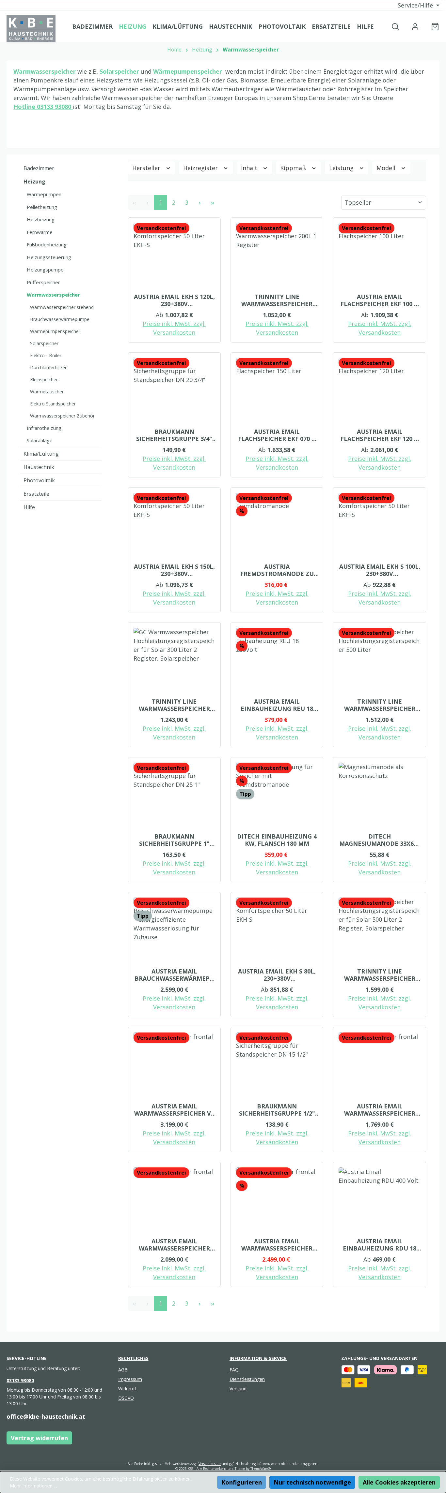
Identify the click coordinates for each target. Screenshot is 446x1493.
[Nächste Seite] (199, 202)
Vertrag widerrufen (39, 1438)
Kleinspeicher (44, 379)
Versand (238, 1388)
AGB (123, 1370)
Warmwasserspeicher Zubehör (62, 416)
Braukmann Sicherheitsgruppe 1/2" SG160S (277, 1110)
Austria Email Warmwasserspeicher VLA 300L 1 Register (174, 1244)
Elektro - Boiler (45, 355)
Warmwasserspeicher (44, 71)
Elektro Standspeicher (53, 404)
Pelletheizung (42, 207)
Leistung (342, 168)
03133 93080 (55, 106)
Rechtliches (133, 1358)
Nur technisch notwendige (312, 1482)
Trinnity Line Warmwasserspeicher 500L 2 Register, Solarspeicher (379, 975)
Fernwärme (40, 232)
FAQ (234, 1370)
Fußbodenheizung (47, 244)
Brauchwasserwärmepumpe (59, 319)
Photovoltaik (39, 480)
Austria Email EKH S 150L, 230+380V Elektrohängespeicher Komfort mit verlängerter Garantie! (174, 570)
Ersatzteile (36, 493)
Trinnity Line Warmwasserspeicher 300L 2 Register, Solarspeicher (174, 705)
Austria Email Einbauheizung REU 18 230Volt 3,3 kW (277, 705)
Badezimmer (39, 168)
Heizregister (201, 168)
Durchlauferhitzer (48, 367)
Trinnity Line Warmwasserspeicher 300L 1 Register (276, 300)
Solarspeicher (119, 71)
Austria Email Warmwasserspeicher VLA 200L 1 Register (379, 1110)
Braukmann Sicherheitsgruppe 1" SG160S (174, 840)
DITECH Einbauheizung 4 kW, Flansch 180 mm (277, 840)
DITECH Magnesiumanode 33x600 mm (379, 840)
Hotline (25, 106)
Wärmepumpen (44, 194)
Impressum (130, 1379)
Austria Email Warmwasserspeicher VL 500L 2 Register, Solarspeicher (174, 1110)
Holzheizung (41, 219)
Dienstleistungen (247, 1379)
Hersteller (147, 168)
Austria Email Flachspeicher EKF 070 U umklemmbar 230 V (277, 435)
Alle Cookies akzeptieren (399, 1482)
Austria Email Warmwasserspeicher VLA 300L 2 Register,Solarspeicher (277, 1244)
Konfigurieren (241, 1482)
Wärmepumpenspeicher (55, 331)
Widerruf (127, 1388)
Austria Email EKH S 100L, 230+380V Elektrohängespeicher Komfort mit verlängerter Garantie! (379, 570)
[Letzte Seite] (212, 202)
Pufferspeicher (43, 282)
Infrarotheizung (44, 428)
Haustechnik (39, 467)
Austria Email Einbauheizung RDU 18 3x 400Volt (379, 1244)
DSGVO (126, 1398)
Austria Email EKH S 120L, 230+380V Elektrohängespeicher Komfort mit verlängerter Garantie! (174, 300)
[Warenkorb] (433, 26)
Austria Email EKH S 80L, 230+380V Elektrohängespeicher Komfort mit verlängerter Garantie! (277, 975)
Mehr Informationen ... (33, 1486)
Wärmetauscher (47, 391)
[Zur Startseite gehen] (31, 28)
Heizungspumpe (45, 269)
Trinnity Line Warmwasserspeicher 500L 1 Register (379, 705)
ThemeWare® (260, 1468)
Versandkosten (210, 1463)
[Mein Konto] (415, 26)
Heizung (34, 181)
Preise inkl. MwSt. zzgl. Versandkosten (174, 328)
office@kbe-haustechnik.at (46, 1416)
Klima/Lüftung (41, 453)
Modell (386, 168)
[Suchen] (395, 26)
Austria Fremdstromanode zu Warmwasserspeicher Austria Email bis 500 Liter (277, 570)
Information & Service (258, 1358)
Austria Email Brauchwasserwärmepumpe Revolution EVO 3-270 (174, 975)
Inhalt (250, 168)
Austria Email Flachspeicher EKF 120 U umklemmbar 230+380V (380, 435)
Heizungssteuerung (49, 257)
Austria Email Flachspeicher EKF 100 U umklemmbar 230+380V (380, 300)
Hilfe (29, 507)
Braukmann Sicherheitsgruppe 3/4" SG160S (174, 435)
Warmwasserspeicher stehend (62, 307)
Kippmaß (294, 168)
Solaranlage (40, 440)
